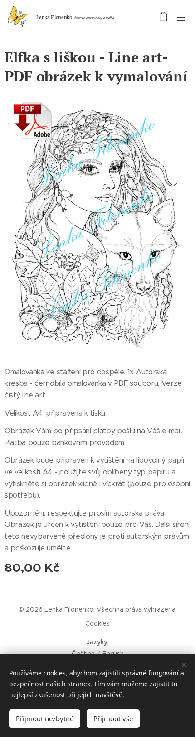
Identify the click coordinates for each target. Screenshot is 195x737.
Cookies (97, 623)
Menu (181, 17)
